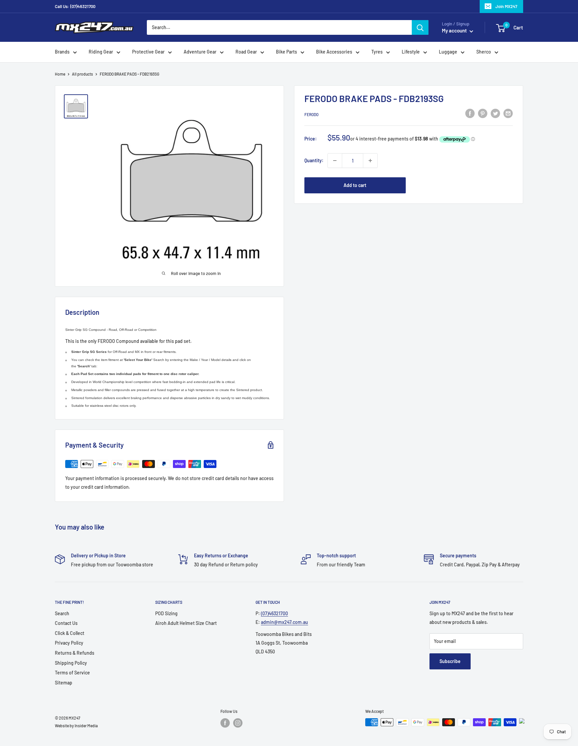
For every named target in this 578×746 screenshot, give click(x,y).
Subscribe (450, 661)
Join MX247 (506, 6)
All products (82, 74)
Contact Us (66, 623)
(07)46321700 (274, 613)
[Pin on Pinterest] (482, 113)
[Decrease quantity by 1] (335, 161)
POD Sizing (166, 613)
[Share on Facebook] (470, 113)
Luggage (448, 52)
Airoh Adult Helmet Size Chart (186, 623)
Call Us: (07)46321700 (75, 6)
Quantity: (313, 160)
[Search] (420, 27)
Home (60, 74)
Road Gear (246, 52)
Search (62, 613)
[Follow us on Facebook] (225, 723)
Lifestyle (411, 52)
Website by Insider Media (76, 725)
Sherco (483, 52)
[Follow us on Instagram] (238, 723)
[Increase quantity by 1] (370, 161)
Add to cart (355, 185)
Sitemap (63, 682)
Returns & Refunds (74, 653)
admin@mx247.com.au (284, 622)
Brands (62, 52)
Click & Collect (69, 633)
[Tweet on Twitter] (495, 113)
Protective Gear (148, 52)
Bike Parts (286, 52)
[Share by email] (508, 113)
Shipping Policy (71, 663)
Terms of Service (72, 672)
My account (455, 31)
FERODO (311, 114)
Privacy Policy (69, 643)
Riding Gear (101, 52)
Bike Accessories (334, 52)
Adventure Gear (200, 52)
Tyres (377, 52)
